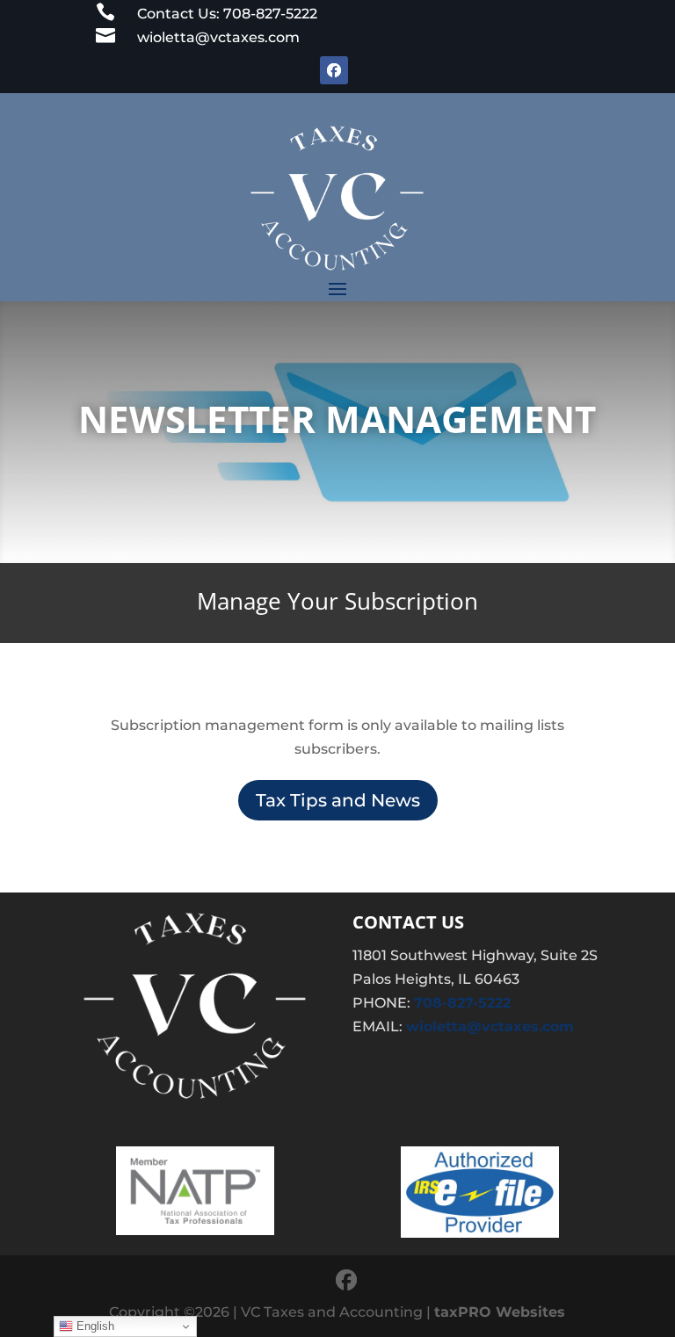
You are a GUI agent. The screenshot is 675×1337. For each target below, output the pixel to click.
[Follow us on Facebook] (346, 1280)
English (93, 1326)
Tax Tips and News (338, 800)
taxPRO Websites (499, 1312)
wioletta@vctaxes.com (490, 1026)
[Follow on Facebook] (334, 70)
